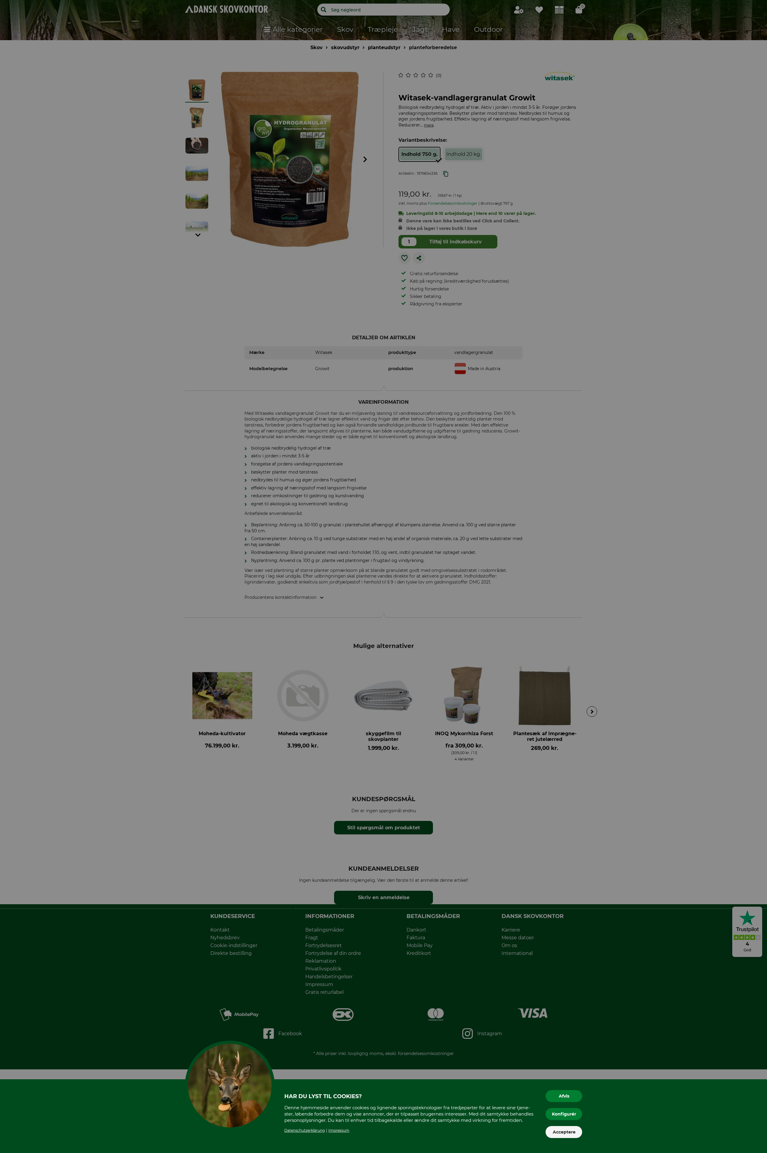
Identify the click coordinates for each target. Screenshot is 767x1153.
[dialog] (383, 576)
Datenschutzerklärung (304, 1130)
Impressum (338, 1130)
